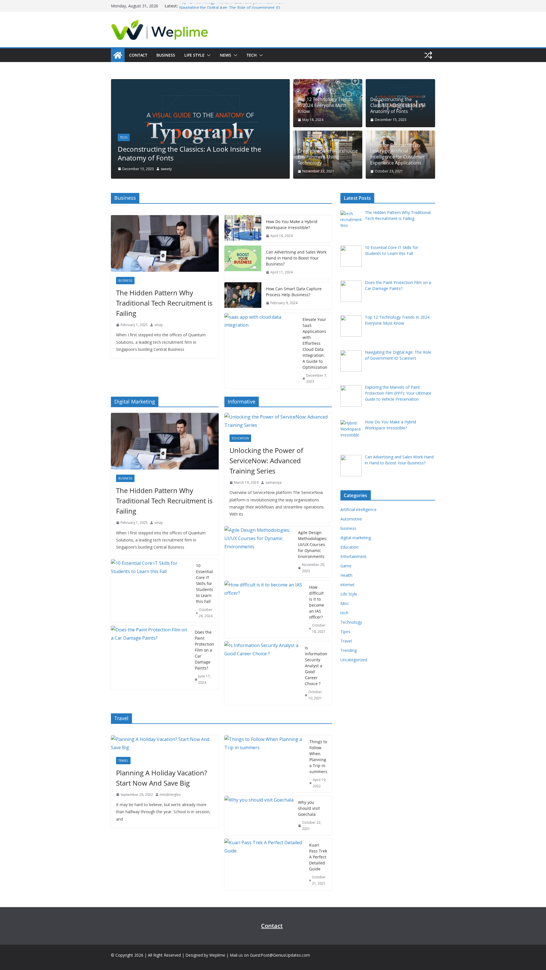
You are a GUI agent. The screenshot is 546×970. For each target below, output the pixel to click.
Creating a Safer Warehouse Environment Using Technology (328, 157)
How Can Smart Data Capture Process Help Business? (294, 291)
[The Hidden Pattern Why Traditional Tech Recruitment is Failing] (165, 243)
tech (123, 137)
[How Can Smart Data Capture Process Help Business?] (242, 296)
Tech (252, 55)
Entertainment (353, 556)
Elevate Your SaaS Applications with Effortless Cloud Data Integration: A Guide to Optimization (315, 343)
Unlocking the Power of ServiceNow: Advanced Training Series (266, 460)
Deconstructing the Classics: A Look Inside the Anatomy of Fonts (189, 153)
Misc (344, 603)
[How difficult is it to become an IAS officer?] (264, 609)
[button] (207, 55)
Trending (348, 650)
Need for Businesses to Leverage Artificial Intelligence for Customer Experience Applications (397, 154)
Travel (123, 761)
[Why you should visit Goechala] (258, 815)
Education (240, 438)
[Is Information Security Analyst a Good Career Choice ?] (262, 673)
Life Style (194, 55)
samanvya (273, 482)
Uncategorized (353, 659)
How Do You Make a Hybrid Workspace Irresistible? (291, 224)
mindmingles (170, 794)
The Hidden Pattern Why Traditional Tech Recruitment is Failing (164, 303)
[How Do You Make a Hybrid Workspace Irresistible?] (242, 228)
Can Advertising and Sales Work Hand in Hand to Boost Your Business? (296, 258)
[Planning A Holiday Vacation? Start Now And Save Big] (165, 743)
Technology (351, 622)
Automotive (351, 519)
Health (346, 575)
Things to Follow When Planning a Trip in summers (318, 756)
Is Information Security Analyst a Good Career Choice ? (316, 665)
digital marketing (355, 537)
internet (347, 584)
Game (345, 566)
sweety (166, 168)
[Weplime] (118, 55)
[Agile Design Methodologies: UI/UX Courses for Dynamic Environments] (259, 551)
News (225, 55)
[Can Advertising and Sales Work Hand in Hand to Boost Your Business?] (242, 262)
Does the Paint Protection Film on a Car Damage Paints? (204, 650)
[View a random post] (428, 55)
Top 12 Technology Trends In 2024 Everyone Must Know (231, 6)
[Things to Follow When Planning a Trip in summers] (264, 763)
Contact (138, 55)
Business (165, 55)
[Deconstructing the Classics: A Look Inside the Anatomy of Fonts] (200, 83)
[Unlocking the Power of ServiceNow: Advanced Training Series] (278, 421)
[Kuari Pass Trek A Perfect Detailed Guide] (264, 864)
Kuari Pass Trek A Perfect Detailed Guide (318, 857)
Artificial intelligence (358, 509)
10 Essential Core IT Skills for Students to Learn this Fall (204, 583)
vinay (158, 324)
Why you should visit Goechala (309, 808)
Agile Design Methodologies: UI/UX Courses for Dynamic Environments (312, 544)
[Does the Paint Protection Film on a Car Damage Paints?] (150, 657)
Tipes (345, 631)
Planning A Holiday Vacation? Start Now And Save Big (161, 778)
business (125, 281)
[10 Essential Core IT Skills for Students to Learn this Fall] (151, 590)
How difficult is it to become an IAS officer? (316, 602)
